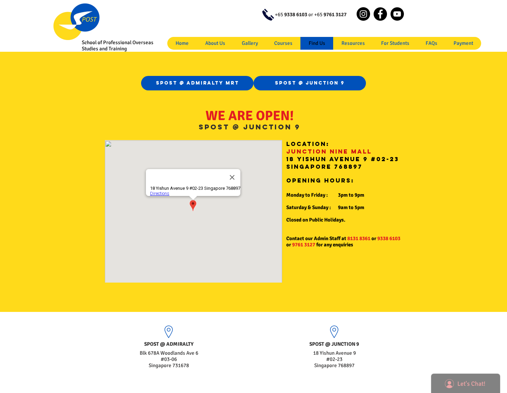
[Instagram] (363, 14)
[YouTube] (397, 14)
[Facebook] (380, 14)
